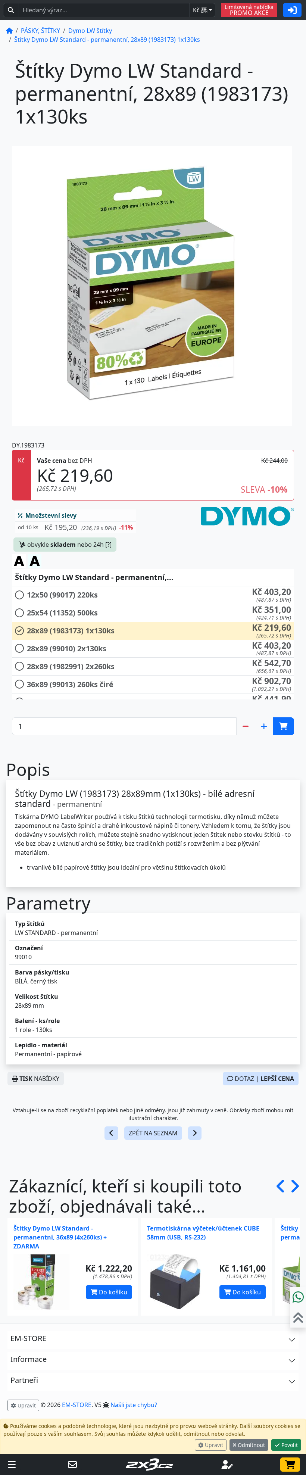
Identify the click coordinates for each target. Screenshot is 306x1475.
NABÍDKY (39, 1079)
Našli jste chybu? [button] (133, 1405)
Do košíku (112, 1292)
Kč (200, 10)
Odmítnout (250, 1445)
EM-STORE (76, 1405)
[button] (75, 527)
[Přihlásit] (292, 10)
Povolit (289, 1445)
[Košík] (290, 1464)
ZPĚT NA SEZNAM (153, 1133)
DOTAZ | (263, 1079)
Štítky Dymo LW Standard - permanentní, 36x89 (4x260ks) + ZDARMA (60, 1237)
